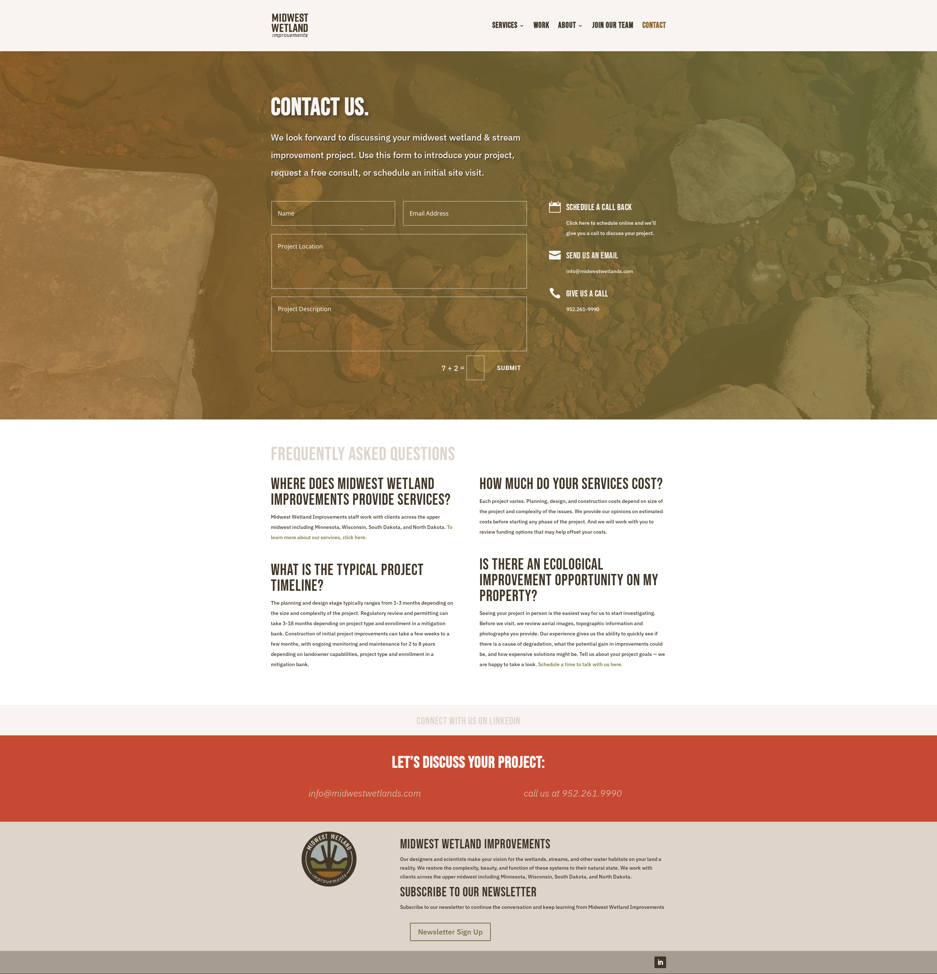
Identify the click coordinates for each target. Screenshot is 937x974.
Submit (509, 368)
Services (505, 26)
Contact (654, 26)
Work (541, 26)
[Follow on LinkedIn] (660, 962)
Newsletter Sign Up (450, 932)
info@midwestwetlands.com (599, 271)
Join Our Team (613, 26)
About (567, 26)
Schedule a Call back (599, 207)
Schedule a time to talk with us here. (580, 664)
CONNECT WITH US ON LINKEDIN (468, 721)
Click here (578, 223)
